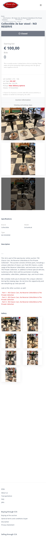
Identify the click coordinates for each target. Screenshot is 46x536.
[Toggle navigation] (41, 5)
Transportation (6, 496)
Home (2, 16)
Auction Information (23, 100)
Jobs (2, 502)
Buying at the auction (9, 515)
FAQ (2, 499)
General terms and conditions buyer (14, 519)
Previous (19, 19)
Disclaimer (5, 522)
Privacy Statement (7, 525)
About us (4, 493)
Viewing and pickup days (23, 105)
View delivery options (17, 86)
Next (27, 19)
